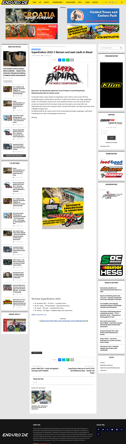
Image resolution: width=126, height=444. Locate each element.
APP (40, 2)
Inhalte (46, 2)
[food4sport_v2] (111, 165)
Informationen (57, 2)
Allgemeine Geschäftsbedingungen (110, 368)
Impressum (103, 370)
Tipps (79, 2)
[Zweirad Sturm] (111, 172)
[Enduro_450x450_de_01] (63, 208)
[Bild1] (32, 9)
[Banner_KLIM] (111, 107)
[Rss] (115, 2)
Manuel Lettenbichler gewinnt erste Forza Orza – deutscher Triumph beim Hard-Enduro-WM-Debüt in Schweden (18, 187)
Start (34, 2)
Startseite (34, 46)
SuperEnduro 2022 (36, 352)
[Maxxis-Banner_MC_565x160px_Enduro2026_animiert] (32, 25)
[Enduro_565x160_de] (93, 25)
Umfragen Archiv (105, 146)
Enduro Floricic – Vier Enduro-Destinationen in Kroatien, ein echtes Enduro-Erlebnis (19, 262)
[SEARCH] (121, 48)
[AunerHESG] (111, 275)
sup (37, 315)
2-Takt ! (105, 131)
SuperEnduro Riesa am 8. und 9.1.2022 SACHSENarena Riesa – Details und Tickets (81, 370)
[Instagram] (108, 2)
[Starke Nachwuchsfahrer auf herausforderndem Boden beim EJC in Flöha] (7, 103)
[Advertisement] (63, 336)
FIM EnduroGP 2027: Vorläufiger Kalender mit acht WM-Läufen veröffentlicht (18, 275)
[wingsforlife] (111, 198)
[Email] (113, 2)
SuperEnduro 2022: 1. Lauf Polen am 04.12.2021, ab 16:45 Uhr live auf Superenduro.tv (39, 407)
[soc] (111, 264)
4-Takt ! (105, 133)
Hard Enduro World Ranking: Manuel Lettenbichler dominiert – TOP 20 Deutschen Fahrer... (19, 119)
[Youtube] (110, 2)
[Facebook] (104, 2)
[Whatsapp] (117, 2)
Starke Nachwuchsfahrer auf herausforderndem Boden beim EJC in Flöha (19, 104)
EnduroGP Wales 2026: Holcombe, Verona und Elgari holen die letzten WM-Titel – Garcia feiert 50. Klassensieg (19, 289)
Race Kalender (70, 2)
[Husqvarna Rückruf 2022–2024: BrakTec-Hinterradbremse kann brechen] (7, 146)
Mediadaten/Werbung (106, 365)
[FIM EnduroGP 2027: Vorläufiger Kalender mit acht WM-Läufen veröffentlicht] (7, 275)
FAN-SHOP (95, 2)
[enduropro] (111, 177)
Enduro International (36, 49)
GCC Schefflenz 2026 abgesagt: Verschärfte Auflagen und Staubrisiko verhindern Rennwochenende (19, 90)
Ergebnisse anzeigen (111, 142)
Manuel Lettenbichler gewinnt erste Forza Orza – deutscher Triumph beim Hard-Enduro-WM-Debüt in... (19, 133)
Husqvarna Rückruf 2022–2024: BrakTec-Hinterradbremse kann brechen (19, 147)
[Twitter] (106, 2)
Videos (87, 2)
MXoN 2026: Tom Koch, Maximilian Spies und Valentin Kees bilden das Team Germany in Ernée (19, 302)
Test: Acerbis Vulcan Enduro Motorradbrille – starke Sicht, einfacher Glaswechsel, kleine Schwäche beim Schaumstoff (14, 72)
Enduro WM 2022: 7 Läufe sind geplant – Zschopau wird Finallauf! (45, 369)
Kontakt (102, 362)
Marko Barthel (37, 55)
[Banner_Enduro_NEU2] (93, 9)
